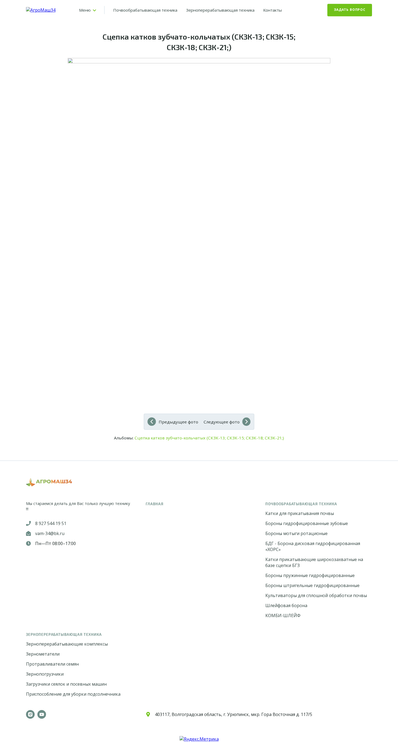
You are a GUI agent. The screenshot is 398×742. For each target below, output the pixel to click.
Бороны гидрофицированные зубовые (306, 523)
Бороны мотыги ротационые (296, 533)
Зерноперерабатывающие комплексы (67, 644)
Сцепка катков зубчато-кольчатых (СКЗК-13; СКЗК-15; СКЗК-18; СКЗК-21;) (209, 437)
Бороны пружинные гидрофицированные (310, 575)
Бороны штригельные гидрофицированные (312, 585)
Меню (85, 10)
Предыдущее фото (178, 422)
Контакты (272, 10)
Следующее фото (222, 422)
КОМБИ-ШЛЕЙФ (283, 615)
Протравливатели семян (52, 664)
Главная (155, 503)
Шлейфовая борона (286, 605)
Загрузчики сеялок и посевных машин (66, 684)
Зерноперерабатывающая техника (220, 10)
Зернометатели (43, 654)
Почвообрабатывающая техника (145, 10)
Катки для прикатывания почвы (299, 513)
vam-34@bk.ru (49, 533)
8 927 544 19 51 (50, 523)
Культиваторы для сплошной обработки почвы (316, 595)
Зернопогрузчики (45, 674)
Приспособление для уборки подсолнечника (73, 694)
